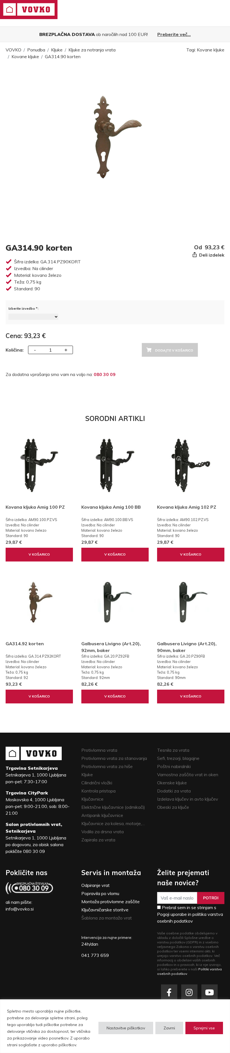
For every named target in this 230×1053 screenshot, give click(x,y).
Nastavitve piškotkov (126, 1028)
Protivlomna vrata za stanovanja (114, 758)
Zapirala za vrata (98, 840)
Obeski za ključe (173, 807)
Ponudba (36, 50)
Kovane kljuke (25, 56)
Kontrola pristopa (98, 791)
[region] (115, 1026)
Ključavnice (92, 799)
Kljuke (57, 50)
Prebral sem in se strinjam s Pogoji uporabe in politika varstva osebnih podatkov (190, 914)
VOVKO (13, 50)
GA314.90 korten (63, 56)
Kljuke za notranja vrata (92, 50)
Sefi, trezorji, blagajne (178, 758)
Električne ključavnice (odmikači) (113, 807)
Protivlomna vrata (99, 750)
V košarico (39, 554)
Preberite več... (174, 34)
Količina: (15, 350)
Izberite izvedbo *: (23, 308)
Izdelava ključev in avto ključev (187, 799)
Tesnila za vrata (173, 750)
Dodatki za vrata (174, 791)
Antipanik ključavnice (102, 815)
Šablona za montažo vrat (106, 918)
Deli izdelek (211, 255)
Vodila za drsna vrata (102, 831)
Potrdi (211, 897)
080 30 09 (105, 374)
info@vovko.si (20, 909)
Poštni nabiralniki (174, 766)
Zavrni (169, 1028)
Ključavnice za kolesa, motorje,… (113, 823)
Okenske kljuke (172, 782)
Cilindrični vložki (96, 782)
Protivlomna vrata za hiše (107, 766)
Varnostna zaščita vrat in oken (187, 774)
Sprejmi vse (204, 1028)
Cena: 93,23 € (26, 336)
